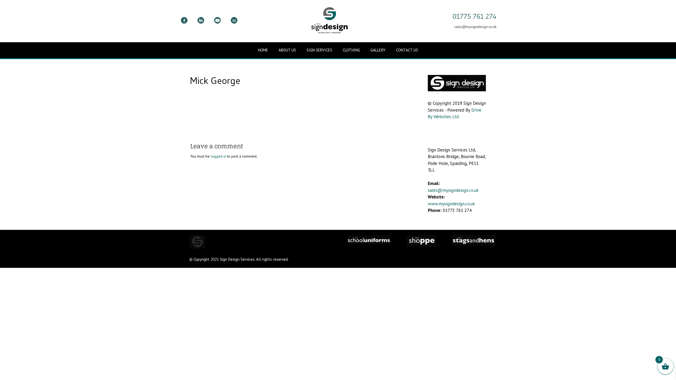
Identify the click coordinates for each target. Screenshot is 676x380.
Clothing (351, 50)
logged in (218, 156)
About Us (287, 50)
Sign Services (319, 50)
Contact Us (407, 50)
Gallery (378, 50)
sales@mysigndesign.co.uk (453, 190)
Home (263, 50)
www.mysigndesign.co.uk (451, 204)
